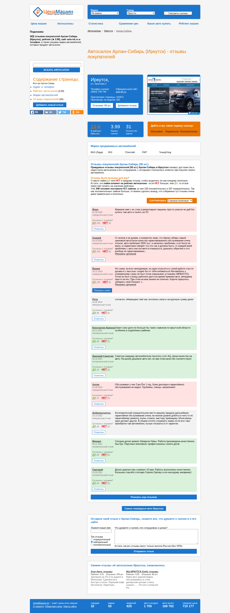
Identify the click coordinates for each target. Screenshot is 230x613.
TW (63, 112)
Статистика (96, 23)
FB (35, 112)
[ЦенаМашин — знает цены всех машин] (53, 16)
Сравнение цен (128, 23)
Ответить (99, 229)
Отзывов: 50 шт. (102, 105)
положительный (102, 544)
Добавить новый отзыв (49, 104)
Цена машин (39, 23)
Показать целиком (125, 253)
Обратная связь (53, 606)
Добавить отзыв (127, 105)
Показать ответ (102, 290)
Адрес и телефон (43, 86)
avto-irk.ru (121, 91)
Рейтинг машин (189, 23)
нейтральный (100, 542)
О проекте (38, 606)
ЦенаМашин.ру (41, 603)
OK (76, 112)
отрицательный (101, 539)
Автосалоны (65, 23)
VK (49, 112)
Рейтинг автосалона (45, 91)
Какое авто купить (159, 23)
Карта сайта (70, 606)
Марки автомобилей (45, 95)
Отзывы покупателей (46, 99)
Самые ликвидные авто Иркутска (144, 508)
